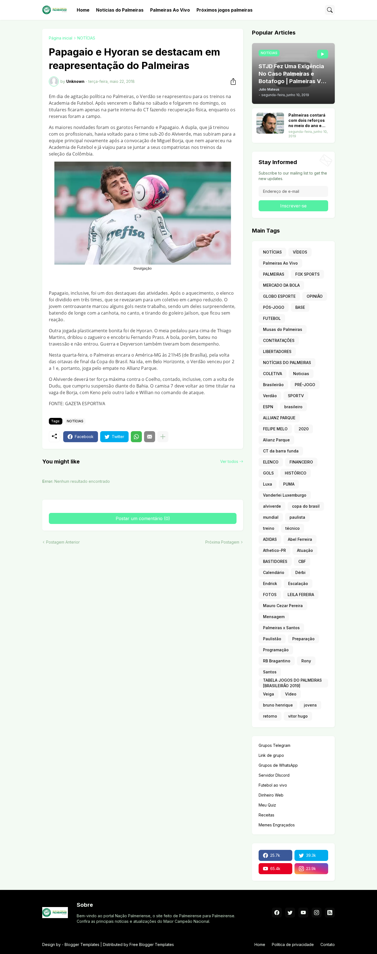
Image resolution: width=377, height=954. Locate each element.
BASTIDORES (275, 561)
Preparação (303, 638)
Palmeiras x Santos (281, 627)
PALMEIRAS (273, 274)
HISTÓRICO (295, 473)
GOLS (268, 473)
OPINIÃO (315, 296)
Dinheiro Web (271, 795)
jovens (310, 705)
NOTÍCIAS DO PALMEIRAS (287, 362)
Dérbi (300, 572)
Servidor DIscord (274, 775)
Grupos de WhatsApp (278, 765)
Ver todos (229, 461)
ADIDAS (270, 539)
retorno (270, 716)
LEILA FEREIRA (301, 594)
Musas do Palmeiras (282, 329)
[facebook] (277, 913)
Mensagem (274, 616)
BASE (300, 307)
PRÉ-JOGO (305, 384)
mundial (270, 517)
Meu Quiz (267, 805)
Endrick (270, 583)
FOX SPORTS (307, 274)
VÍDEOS (300, 252)
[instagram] (317, 913)
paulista (297, 517)
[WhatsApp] (136, 436)
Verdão (270, 395)
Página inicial (60, 38)
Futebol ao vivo (273, 785)
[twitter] (290, 913)
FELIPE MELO (275, 428)
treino (268, 528)
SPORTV (296, 395)
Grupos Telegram (274, 745)
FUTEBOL (272, 318)
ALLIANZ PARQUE (279, 417)
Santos (270, 672)
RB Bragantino (276, 660)
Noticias (301, 373)
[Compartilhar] (232, 81)
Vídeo (290, 694)
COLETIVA (272, 373)
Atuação (305, 550)
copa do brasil (306, 506)
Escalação (298, 583)
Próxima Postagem (222, 542)
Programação (276, 649)
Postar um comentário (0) (143, 518)
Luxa (267, 484)
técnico (292, 528)
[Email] (149, 436)
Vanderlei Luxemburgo (284, 495)
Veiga (268, 694)
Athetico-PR (274, 550)
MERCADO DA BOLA (281, 285)
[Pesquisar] (330, 10)
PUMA (288, 484)
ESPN (268, 406)
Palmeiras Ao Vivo (170, 10)
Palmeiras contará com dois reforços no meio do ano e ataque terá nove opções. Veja (306, 120)
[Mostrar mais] (162, 436)
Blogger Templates (82, 944)
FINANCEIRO (301, 462)
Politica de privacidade (293, 944)
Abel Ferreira (300, 539)
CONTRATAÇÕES (278, 340)
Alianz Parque (276, 440)
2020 (304, 428)
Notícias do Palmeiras (120, 10)
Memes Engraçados (277, 825)
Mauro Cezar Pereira (283, 605)
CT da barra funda (281, 451)
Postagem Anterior (63, 542)
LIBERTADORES (277, 351)
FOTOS (270, 594)
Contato (327, 944)
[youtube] (303, 913)
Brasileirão (273, 384)
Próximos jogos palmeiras (225, 10)
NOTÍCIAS (86, 38)
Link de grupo (271, 755)
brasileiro (293, 406)
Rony (306, 660)
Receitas (266, 815)
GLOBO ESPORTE (279, 296)
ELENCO (270, 462)
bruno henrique (278, 705)
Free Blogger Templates (151, 944)
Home (83, 10)
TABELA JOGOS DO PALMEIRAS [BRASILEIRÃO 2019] (292, 683)
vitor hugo (298, 716)
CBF (302, 561)
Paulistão (272, 638)
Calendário (273, 572)
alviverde (272, 506)
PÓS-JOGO (273, 307)
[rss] (330, 913)
